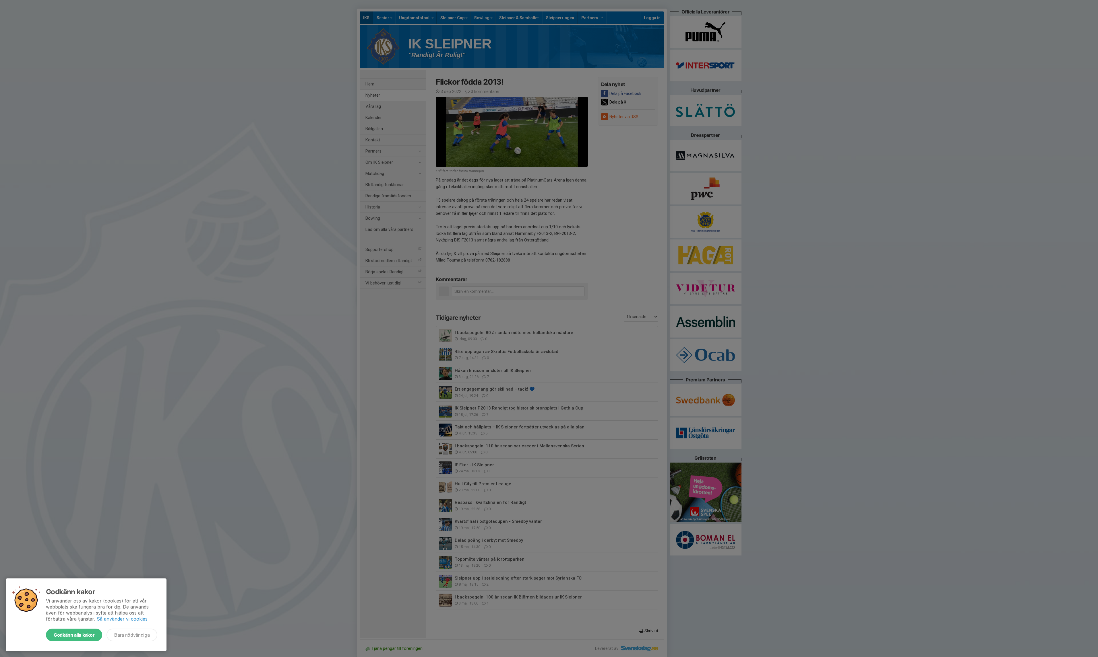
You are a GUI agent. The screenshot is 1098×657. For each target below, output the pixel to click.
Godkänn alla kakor (74, 635)
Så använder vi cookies (122, 619)
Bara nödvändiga (132, 635)
